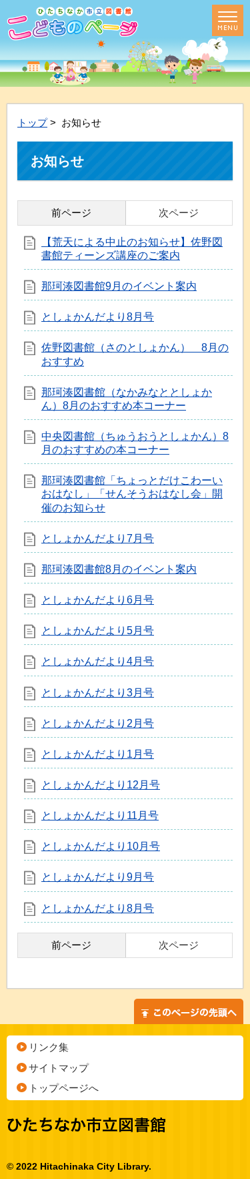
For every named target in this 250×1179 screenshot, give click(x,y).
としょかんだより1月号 (97, 754)
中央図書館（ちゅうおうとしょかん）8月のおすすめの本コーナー (135, 443)
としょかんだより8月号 (97, 316)
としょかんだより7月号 (97, 538)
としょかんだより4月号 (97, 661)
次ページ (179, 212)
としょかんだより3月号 (97, 692)
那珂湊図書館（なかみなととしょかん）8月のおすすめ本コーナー (126, 399)
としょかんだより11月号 (100, 815)
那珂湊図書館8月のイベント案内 (119, 569)
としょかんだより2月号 (97, 723)
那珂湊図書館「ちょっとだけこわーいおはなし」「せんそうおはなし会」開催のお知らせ (132, 494)
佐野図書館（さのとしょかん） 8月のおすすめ (135, 354)
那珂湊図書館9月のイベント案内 (119, 286)
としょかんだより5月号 (97, 630)
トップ (32, 122)
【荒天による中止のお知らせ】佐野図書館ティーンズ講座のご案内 (132, 248)
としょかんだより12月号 (100, 784)
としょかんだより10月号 (100, 846)
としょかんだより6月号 (97, 600)
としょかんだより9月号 (97, 877)
